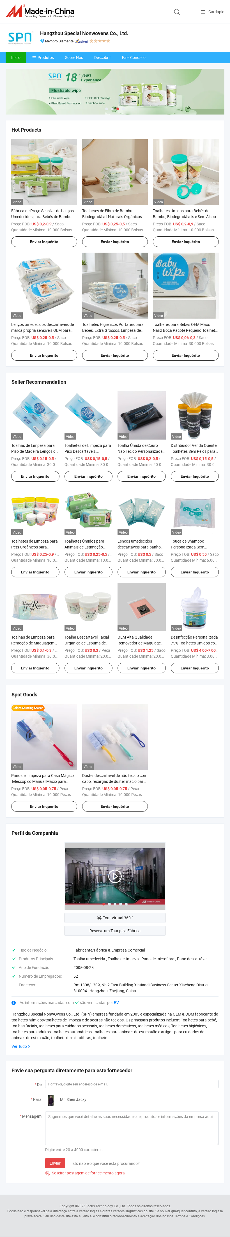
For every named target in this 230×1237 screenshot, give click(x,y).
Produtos (46, 57)
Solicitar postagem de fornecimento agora (85, 1173)
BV (116, 1002)
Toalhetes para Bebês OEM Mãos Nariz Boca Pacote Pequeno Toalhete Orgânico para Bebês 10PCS (185, 330)
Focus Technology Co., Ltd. (106, 1206)
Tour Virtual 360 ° (118, 917)
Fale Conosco (134, 57)
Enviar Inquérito (44, 241)
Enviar (55, 1163)
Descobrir (102, 57)
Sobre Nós (74, 57)
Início (15, 57)
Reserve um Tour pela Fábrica (115, 930)
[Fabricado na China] (41, 11)
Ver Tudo (19, 1046)
